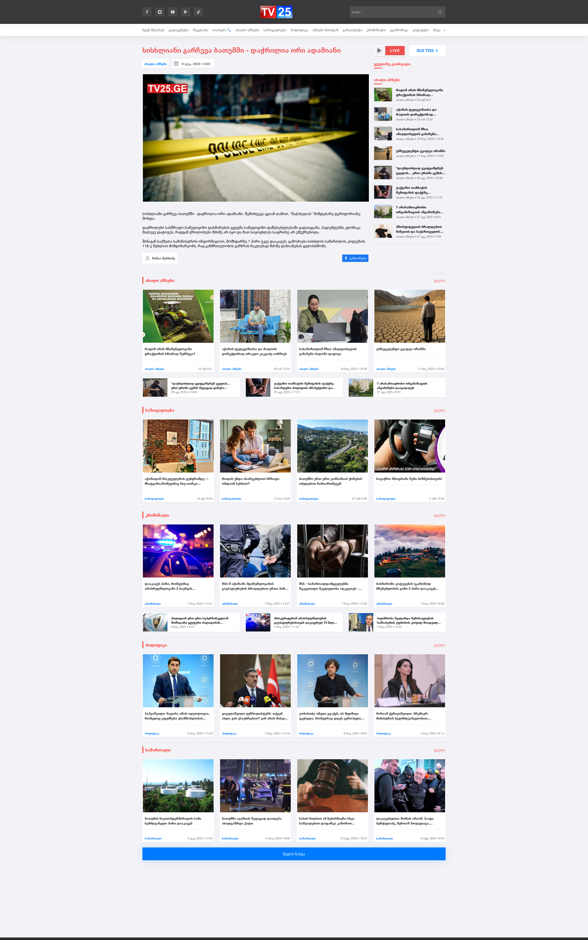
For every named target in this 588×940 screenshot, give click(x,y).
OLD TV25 (425, 50)
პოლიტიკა (299, 30)
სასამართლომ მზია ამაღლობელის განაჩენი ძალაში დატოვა (416, 131)
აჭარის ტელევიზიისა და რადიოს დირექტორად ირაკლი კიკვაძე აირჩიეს (416, 112)
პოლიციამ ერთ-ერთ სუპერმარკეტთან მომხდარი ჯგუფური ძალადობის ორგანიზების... (200, 620)
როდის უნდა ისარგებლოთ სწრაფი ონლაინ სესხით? (250, 481)
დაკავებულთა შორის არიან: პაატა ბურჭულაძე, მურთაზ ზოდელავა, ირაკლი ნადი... (405, 821)
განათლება (352, 30)
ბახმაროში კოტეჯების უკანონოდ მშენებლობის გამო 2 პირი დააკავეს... (407, 586)
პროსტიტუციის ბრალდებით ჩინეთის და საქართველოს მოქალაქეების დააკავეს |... (419, 229)
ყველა (440, 280)
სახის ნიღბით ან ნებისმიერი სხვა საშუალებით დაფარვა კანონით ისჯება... (327, 821)
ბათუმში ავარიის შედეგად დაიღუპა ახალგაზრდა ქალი (252, 820)
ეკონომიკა (399, 30)
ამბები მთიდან (325, 30)
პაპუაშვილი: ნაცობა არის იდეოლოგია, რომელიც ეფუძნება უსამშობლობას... (177, 715)
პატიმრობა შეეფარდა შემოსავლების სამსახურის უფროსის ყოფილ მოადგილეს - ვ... (409, 620)
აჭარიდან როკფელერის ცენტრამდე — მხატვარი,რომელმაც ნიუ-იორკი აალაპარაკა (177, 481)
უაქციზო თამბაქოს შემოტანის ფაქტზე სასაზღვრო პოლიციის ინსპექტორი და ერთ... (414, 190)
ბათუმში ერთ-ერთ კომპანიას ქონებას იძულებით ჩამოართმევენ (330, 481)
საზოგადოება (274, 30)
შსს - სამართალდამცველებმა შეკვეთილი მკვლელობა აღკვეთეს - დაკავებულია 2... (329, 586)
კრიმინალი (376, 30)
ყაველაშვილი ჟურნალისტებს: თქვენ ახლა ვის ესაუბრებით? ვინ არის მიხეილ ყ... (255, 716)
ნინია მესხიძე (163, 258)
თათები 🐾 (221, 30)
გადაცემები (179, 30)
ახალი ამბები (247, 30)
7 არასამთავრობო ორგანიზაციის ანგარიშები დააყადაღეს (418, 209)
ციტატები (421, 30)
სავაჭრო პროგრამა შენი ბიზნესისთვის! (409, 479)
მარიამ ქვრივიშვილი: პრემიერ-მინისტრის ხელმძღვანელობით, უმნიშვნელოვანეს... (402, 716)
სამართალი (157, 749)
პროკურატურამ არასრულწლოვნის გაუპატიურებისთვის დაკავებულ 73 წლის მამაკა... (305, 620)
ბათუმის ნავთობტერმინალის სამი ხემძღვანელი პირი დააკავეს (173, 820)
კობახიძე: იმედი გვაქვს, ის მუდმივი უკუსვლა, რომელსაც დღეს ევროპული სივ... (330, 716)
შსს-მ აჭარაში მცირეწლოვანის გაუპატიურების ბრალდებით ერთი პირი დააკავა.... (254, 586)
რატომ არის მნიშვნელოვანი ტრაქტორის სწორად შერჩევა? (419, 92)
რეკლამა (200, 30)
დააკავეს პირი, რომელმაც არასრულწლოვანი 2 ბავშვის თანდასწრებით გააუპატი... (168, 586)
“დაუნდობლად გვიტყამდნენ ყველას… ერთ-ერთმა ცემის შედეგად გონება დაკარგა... (419, 170)
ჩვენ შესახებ (153, 30)
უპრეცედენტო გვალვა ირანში (420, 151)
